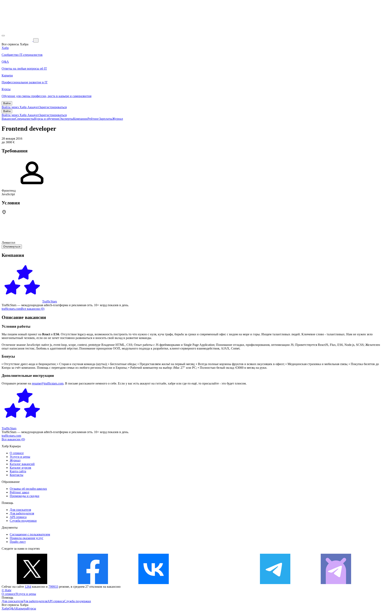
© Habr (6, 590)
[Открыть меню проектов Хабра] (3, 35)
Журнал (117, 118)
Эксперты (66, 118)
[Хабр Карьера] (17, 40)
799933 (53, 586)
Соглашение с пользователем (30, 534)
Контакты (16, 475)
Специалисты (24, 118)
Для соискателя (20, 509)
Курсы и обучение (46, 118)
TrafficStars (49, 301)
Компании (80, 118)
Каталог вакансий (22, 464)
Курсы (31, 608)
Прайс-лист (18, 541)
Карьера (21, 608)
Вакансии (8, 118)
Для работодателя (22, 513)
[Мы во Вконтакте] (153, 583)
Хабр (5, 608)
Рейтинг (93, 118)
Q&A (12, 608)
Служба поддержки (23, 520)
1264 (28, 586)
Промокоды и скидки (24, 496)
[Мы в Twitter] (32, 583)
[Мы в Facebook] (92, 583)
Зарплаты (105, 118)
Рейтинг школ (19, 492)
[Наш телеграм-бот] (336, 583)
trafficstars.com (11, 308)
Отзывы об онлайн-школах (28, 488)
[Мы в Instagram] (214, 583)
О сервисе (17, 453)
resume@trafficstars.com (47, 383)
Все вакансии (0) (32, 308)
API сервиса (18, 517)
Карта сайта (18, 471)
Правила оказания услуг (26, 538)
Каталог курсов (20, 467)
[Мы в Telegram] (275, 583)
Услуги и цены (20, 456)
